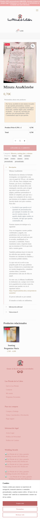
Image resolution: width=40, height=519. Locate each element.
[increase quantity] (24, 141)
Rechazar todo (20, 515)
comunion (27, 156)
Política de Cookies (12, 440)
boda (20, 156)
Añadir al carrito (20, 148)
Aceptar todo (20, 503)
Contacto (9, 390)
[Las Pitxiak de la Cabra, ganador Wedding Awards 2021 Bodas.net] (20, 466)
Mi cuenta (9, 393)
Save (8, 44)
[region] (20, 499)
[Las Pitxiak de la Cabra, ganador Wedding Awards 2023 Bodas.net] (20, 456)
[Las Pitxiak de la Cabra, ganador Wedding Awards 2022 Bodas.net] (20, 461)
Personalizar (20, 509)
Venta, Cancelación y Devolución (17, 415)
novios (27, 158)
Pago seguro (10, 419)
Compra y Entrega (12, 411)
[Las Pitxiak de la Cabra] (20, 17)
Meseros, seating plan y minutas (21, 153)
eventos (13, 158)
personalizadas (19, 161)
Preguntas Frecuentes (13, 397)
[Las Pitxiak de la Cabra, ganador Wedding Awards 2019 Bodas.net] (20, 479)
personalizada (8, 161)
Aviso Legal (10, 433)
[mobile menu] (37, 10)
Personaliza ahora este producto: (15, 100)
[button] (33, 46)
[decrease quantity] (15, 141)
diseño (6, 158)
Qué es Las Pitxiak (12, 386)
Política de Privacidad (13, 437)
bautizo (14, 156)
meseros (19, 158)
